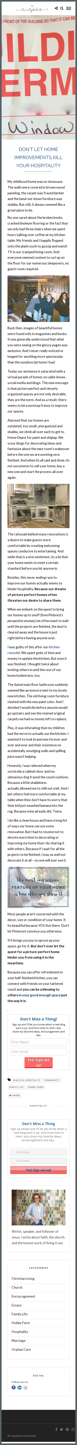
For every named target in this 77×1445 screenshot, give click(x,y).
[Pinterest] (67, 1430)
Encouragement (23, 1296)
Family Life (19, 1314)
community (51, 1080)
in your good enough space (40, 995)
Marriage (18, 1340)
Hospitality (38, 1105)
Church (17, 1287)
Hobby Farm (21, 1323)
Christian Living (23, 1278)
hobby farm (35, 1087)
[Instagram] (72, 1430)
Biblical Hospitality (26, 1080)
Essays (17, 1305)
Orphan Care (21, 1349)
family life (16, 1087)
